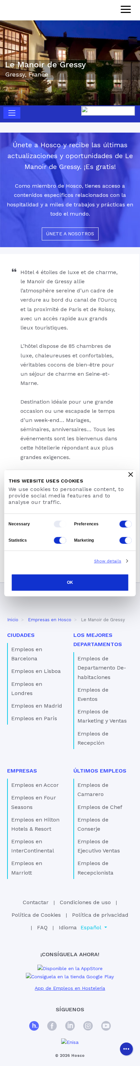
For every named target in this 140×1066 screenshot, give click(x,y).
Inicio (12, 619)
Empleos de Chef (99, 807)
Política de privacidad (100, 915)
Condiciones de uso (85, 902)
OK (70, 582)
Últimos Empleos (99, 770)
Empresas (22, 770)
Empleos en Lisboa (36, 671)
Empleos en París (34, 718)
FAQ (42, 927)
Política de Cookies (36, 915)
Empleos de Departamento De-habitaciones (101, 667)
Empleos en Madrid (36, 706)
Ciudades (21, 635)
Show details (107, 561)
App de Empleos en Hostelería (70, 988)
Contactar (36, 902)
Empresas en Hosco (49, 619)
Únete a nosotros (70, 233)
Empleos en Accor (35, 785)
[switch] (126, 524)
